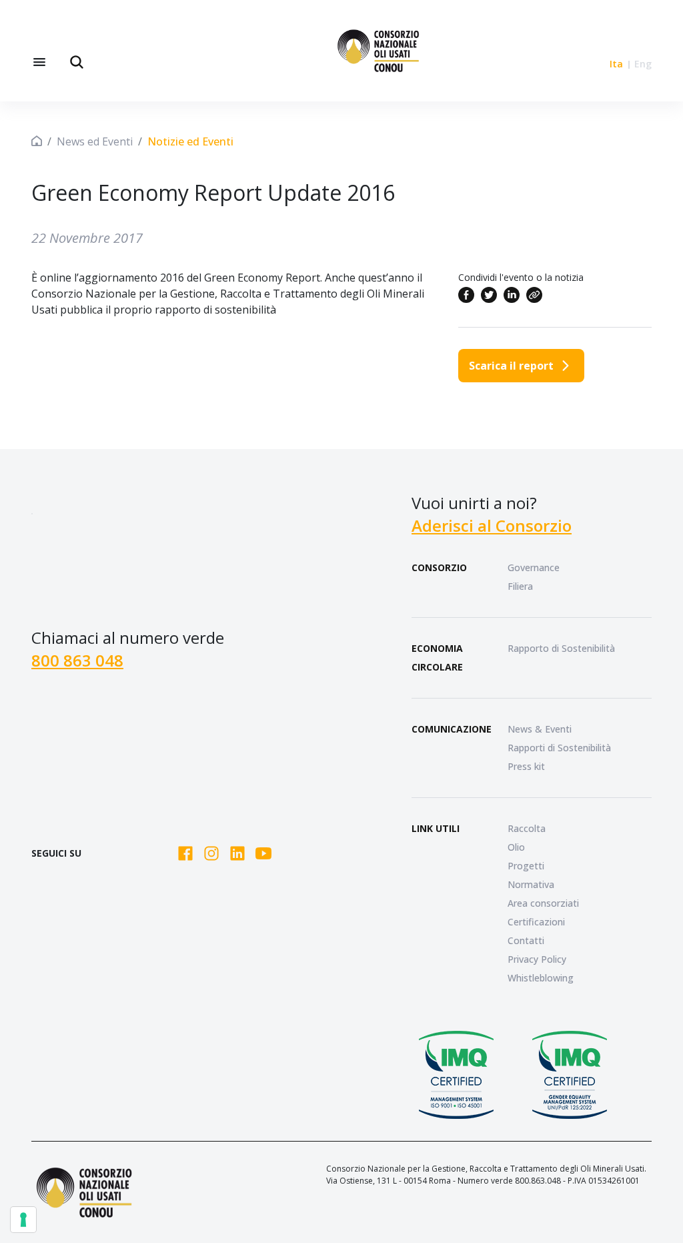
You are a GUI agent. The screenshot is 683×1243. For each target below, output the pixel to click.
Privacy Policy (537, 959)
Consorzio (439, 567)
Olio (516, 847)
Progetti (526, 865)
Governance (534, 567)
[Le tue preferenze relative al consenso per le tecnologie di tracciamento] (23, 1219)
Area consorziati (543, 903)
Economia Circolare (437, 657)
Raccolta (527, 828)
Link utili (436, 828)
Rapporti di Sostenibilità (559, 747)
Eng (643, 63)
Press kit (526, 766)
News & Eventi (540, 729)
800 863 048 (77, 660)
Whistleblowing (541, 977)
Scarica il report (511, 365)
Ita (616, 63)
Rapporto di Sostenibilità (561, 648)
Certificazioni (536, 921)
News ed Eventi (95, 141)
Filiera (520, 586)
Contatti (526, 940)
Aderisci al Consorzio (492, 525)
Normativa (531, 884)
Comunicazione (452, 729)
